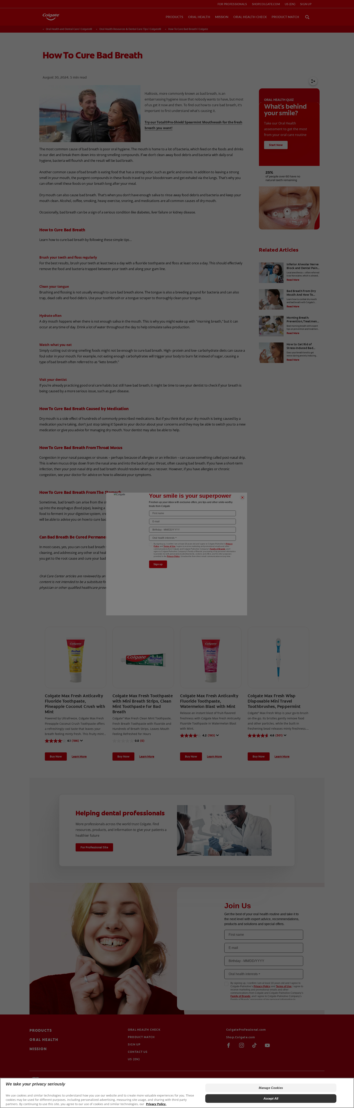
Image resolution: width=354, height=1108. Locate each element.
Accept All (270, 1098)
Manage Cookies (271, 1088)
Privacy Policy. (156, 1104)
